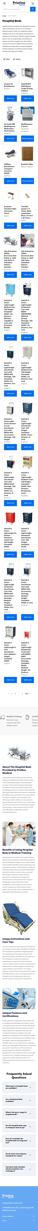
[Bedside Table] (27, 154)
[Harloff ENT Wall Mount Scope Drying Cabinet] (27, 74)
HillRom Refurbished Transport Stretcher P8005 (9, 168)
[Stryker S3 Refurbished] (10, 74)
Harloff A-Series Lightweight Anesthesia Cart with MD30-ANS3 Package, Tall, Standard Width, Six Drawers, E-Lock (10, 484)
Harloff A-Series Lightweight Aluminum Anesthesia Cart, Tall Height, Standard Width (26, 538)
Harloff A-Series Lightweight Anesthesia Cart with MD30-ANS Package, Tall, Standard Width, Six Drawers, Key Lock (10, 374)
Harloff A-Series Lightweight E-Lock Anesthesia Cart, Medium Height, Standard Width (10, 652)
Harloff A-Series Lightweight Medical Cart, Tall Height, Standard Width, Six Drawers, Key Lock (27, 372)
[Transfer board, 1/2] (27, 196)
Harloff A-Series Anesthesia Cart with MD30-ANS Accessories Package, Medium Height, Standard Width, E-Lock (27, 591)
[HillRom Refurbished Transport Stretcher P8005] (10, 154)
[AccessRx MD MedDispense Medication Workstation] (10, 114)
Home (4, 16)
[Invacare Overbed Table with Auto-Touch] (10, 196)
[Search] (33, 9)
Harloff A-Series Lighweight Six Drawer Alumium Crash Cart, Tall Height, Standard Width (10, 538)
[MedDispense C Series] (27, 114)
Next (27, 693)
